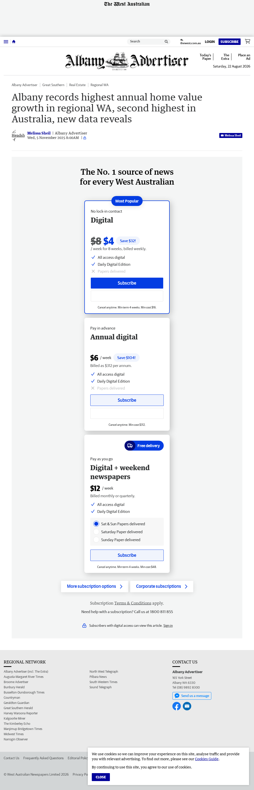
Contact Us (11, 758)
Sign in (168, 625)
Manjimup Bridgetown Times (23, 729)
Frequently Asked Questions (43, 758)
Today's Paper (205, 56)
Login (210, 42)
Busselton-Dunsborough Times (24, 692)
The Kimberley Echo (17, 723)
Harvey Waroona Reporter (21, 713)
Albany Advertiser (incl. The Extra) (26, 671)
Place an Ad (244, 56)
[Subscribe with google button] (127, 296)
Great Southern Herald (18, 708)
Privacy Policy (83, 774)
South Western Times (103, 682)
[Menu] (6, 41)
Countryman (12, 697)
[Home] (13, 42)
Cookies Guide (207, 759)
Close (101, 777)
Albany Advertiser (24, 85)
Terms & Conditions (132, 603)
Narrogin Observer (16, 739)
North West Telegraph (104, 671)
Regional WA (99, 85)
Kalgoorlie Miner (14, 718)
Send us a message (195, 696)
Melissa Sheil (233, 135)
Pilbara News (98, 677)
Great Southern (53, 85)
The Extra (225, 56)
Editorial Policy (78, 758)
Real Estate (77, 85)
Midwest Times (14, 734)
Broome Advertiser (16, 682)
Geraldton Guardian (16, 703)
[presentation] (96, 524)
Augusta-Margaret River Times (23, 677)
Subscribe (230, 42)
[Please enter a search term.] (166, 41)
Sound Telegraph (101, 687)
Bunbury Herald (14, 687)
